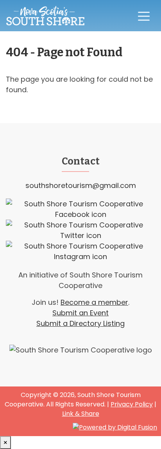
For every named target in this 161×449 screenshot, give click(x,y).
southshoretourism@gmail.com (80, 185)
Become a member (94, 302)
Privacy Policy (132, 404)
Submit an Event (80, 313)
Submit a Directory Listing (80, 323)
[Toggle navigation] (144, 15)
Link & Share (80, 413)
